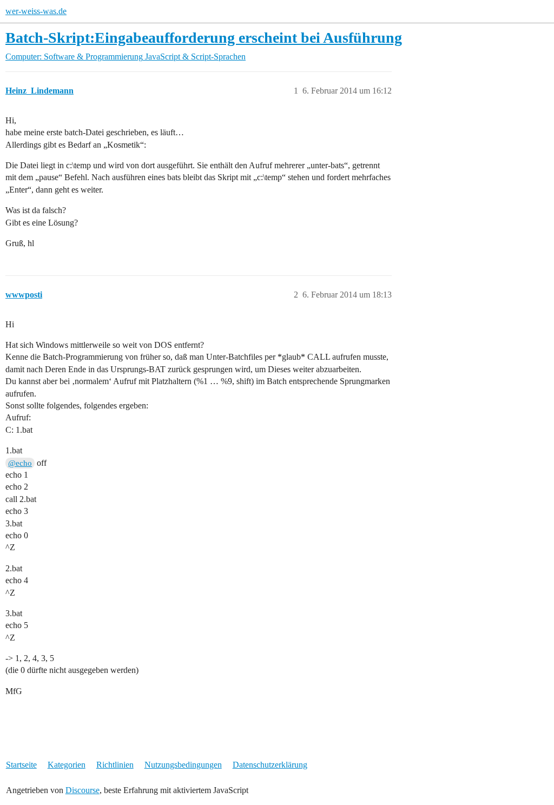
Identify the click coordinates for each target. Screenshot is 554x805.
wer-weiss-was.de (36, 11)
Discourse (82, 790)
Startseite (21, 764)
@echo (20, 463)
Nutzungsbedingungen (183, 764)
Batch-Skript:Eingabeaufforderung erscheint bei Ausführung (203, 37)
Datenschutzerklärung (270, 764)
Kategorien (66, 764)
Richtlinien (115, 764)
